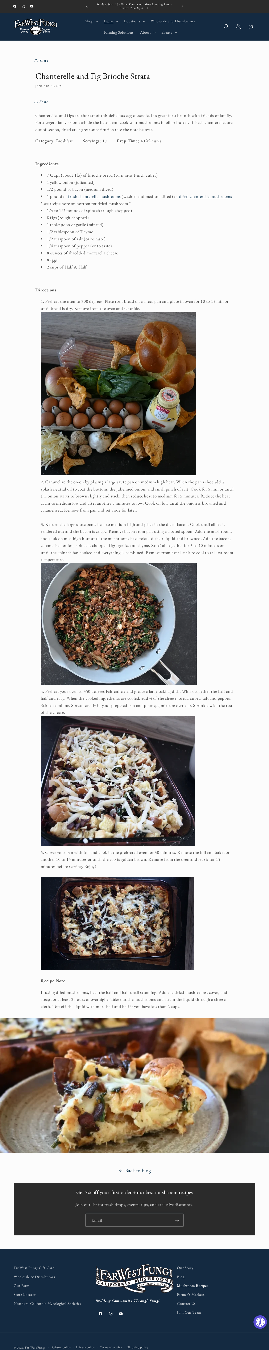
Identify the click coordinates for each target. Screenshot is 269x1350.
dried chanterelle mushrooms (205, 196)
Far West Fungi (35, 1347)
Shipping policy (137, 1347)
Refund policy (61, 1347)
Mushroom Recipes (192, 1285)
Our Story (185, 1267)
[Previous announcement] (86, 6)
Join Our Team (189, 1312)
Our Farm (21, 1285)
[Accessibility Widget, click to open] (260, 1322)
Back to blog (138, 1170)
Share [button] (44, 60)
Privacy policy (85, 1347)
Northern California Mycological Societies (47, 1303)
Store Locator (25, 1294)
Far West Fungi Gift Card (34, 1267)
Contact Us (186, 1303)
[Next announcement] (182, 6)
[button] (91, 21)
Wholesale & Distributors (34, 1276)
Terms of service (111, 1347)
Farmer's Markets (190, 1294)
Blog (180, 1276)
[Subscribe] (177, 1220)
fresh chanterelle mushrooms (94, 196)
